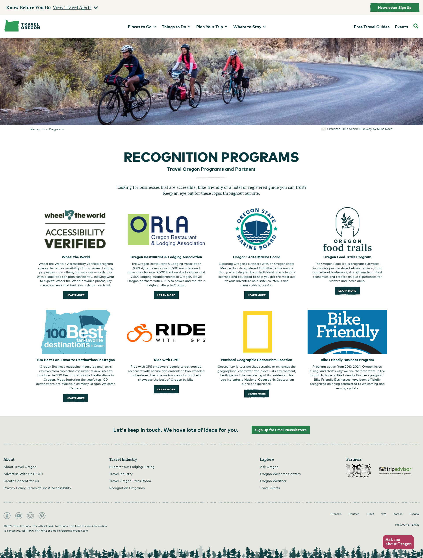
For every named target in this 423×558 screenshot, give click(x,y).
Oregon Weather (273, 481)
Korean (398, 513)
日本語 (370, 513)
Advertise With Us (23, 474)
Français (336, 513)
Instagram (30, 515)
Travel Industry (121, 474)
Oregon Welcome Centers (280, 474)
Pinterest (42, 515)
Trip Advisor (396, 471)
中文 (383, 513)
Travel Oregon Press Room (130, 481)
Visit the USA (358, 471)
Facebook (7, 515)
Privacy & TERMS (407, 524)
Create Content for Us (21, 481)
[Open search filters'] (416, 26)
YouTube (18, 515)
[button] (398, 542)
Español (414, 513)
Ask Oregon (269, 467)
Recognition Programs (127, 488)
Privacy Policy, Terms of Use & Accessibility (37, 488)
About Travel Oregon (20, 467)
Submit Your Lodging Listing (131, 467)
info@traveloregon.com (73, 530)
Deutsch (354, 513)
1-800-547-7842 (36, 530)
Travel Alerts (270, 488)
